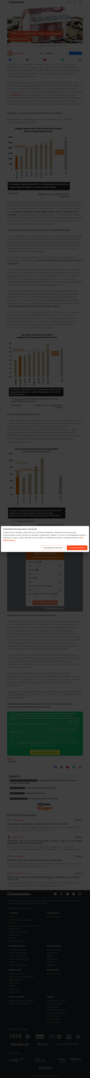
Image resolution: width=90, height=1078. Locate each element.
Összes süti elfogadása (77, 548)
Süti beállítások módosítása (53, 548)
